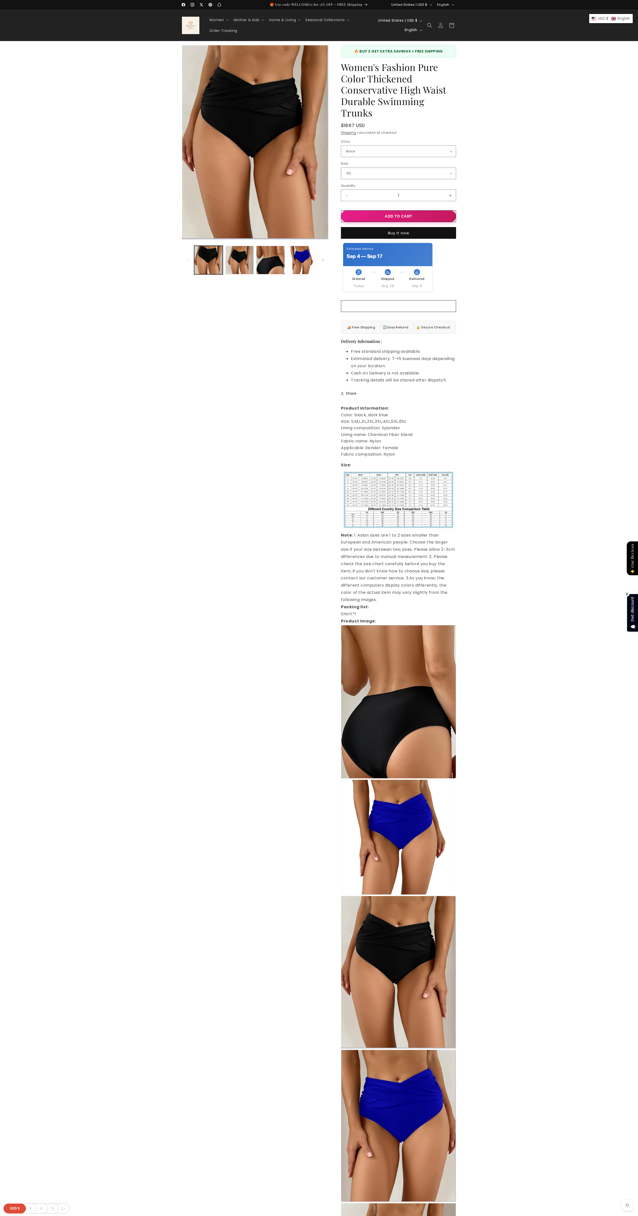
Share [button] (351, 393)
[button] (218, 20)
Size (344, 163)
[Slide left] (187, 260)
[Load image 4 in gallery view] (301, 260)
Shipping (348, 132)
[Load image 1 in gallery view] (208, 260)
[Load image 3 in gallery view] (270, 260)
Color (345, 141)
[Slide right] (323, 260)
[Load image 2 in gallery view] (239, 260)
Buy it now (398, 233)
